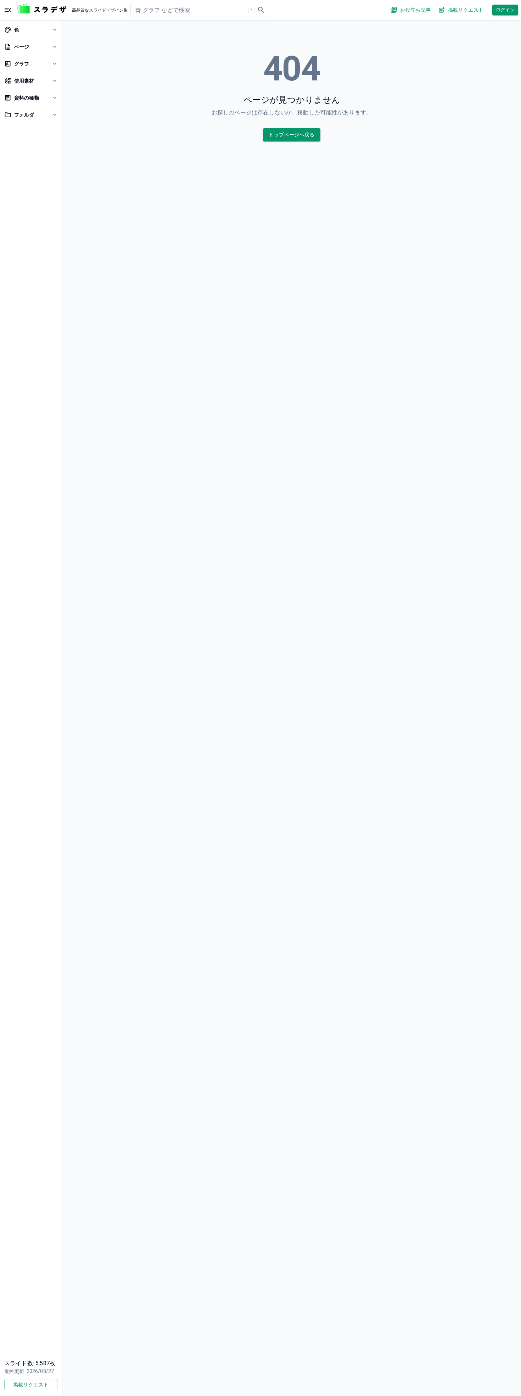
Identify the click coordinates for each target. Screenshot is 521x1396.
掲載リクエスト (466, 10)
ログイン (505, 9)
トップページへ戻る (292, 134)
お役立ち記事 (415, 10)
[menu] (8, 10)
